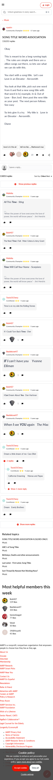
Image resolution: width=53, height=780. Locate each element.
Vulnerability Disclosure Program (18, 747)
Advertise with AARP (8, 691)
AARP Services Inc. (8, 705)
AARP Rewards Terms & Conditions (20, 741)
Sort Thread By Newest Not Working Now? (20, 571)
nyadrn (9, 28)
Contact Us (4, 677)
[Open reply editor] (26, 167)
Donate (3, 656)
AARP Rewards (6, 666)
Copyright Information (14, 744)
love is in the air (10, 147)
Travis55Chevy (12, 298)
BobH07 (9, 233)
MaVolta (9, 193)
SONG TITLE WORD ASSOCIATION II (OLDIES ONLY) (25, 539)
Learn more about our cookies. (29, 762)
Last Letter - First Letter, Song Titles (16, 563)
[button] (3, 6)
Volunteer (4, 659)
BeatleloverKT (12, 352)
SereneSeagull (15, 615)
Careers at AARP (7, 694)
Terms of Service (12, 735)
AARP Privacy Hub (13, 732)
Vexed (12, 623)
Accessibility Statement (15, 738)
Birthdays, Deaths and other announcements (20, 555)
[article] (26, 208)
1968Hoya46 (15, 631)
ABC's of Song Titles (10, 547)
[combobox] (26, 12)
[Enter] (4, 12)
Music (6, 20)
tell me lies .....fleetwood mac (32, 147)
